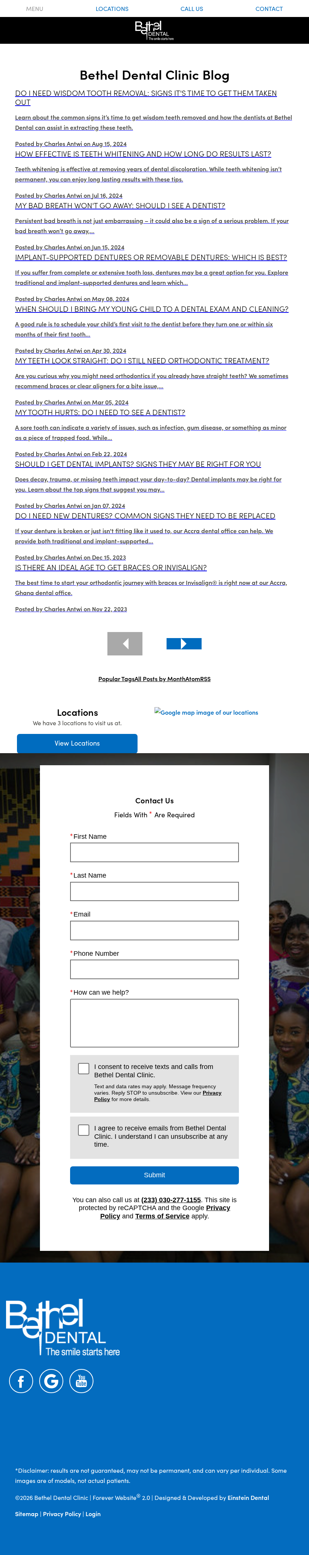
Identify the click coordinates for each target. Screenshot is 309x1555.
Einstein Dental (248, 1497)
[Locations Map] (206, 711)
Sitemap (26, 1513)
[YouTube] (81, 1381)
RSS (205, 678)
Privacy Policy (62, 1513)
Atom (192, 678)
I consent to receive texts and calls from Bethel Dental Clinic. (158, 1082)
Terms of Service (162, 1216)
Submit (154, 1175)
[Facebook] (21, 1381)
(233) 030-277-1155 (171, 1200)
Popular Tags (116, 678)
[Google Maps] (51, 1381)
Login (93, 1513)
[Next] (184, 643)
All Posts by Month (160, 678)
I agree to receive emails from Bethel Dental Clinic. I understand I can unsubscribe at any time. (161, 1136)
